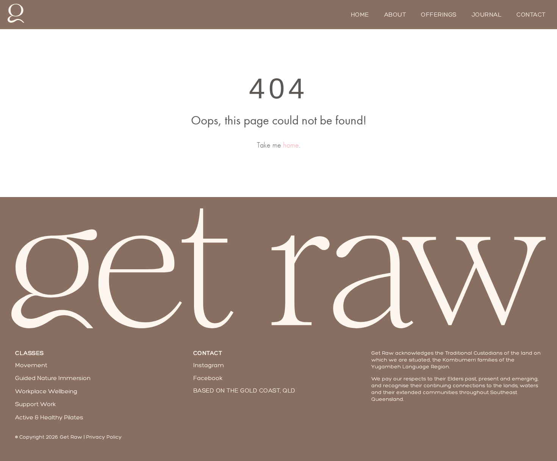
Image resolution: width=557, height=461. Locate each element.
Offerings (439, 14)
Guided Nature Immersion (53, 378)
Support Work (35, 404)
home (291, 145)
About (395, 14)
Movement (31, 365)
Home (360, 14)
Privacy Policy (104, 437)
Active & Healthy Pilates (49, 417)
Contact (531, 14)
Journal (487, 14)
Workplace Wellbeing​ (46, 391)
